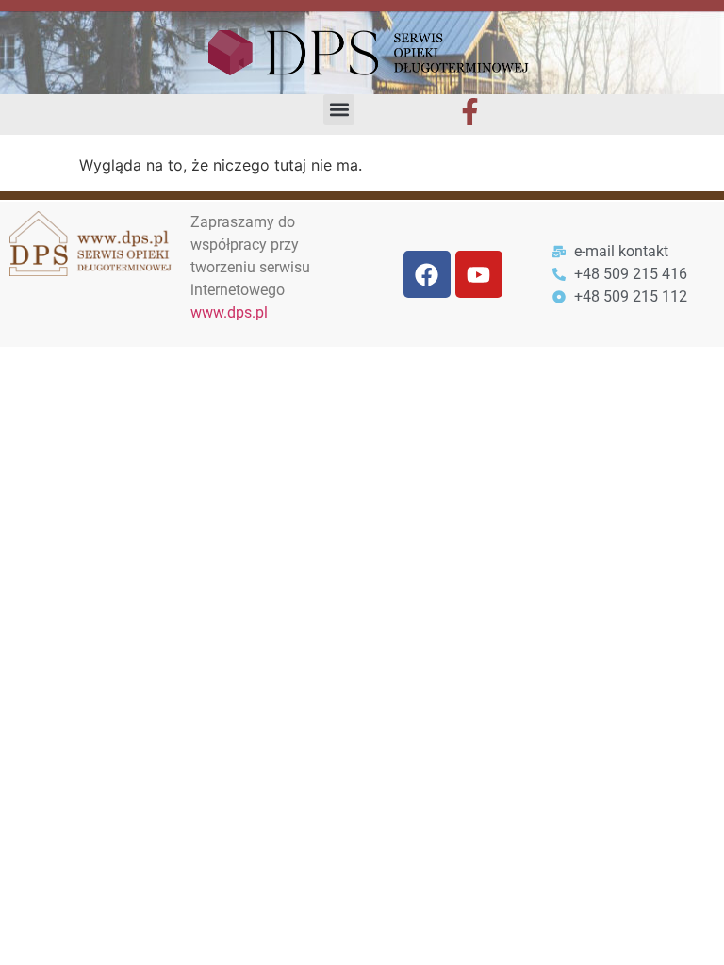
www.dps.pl (229, 312)
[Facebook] (427, 274)
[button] (338, 109)
